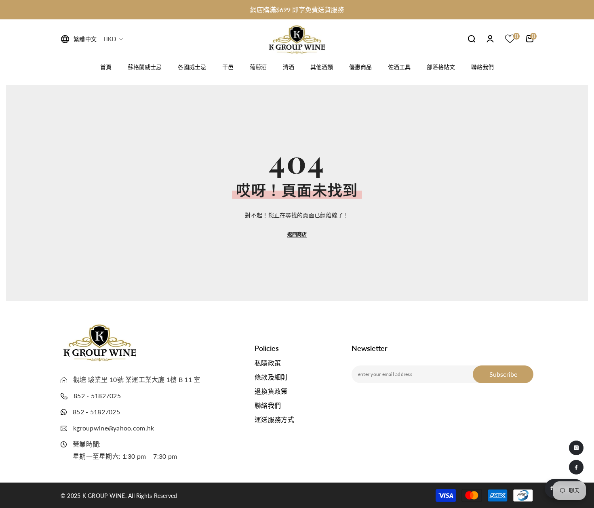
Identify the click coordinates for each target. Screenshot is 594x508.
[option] (297, 9)
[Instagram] (576, 448)
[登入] (490, 38)
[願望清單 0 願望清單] (510, 39)
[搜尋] (471, 38)
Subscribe (503, 374)
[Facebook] (576, 467)
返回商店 (297, 234)
